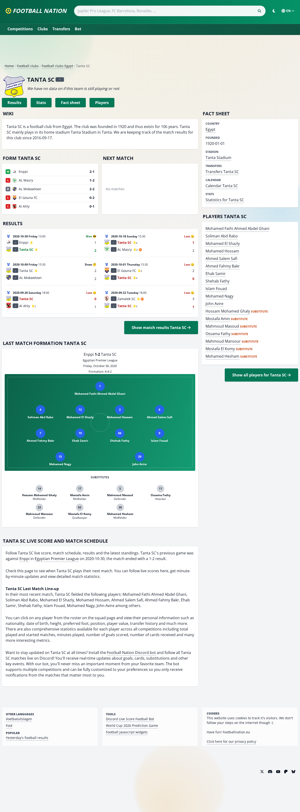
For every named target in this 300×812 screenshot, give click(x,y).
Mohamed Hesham (222, 356)
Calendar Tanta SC (222, 185)
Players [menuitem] (102, 102)
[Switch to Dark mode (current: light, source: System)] (274, 11)
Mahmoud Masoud (222, 326)
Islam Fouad (216, 288)
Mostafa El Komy (220, 348)
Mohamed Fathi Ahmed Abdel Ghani (237, 228)
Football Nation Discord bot (131, 652)
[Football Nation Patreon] (286, 771)
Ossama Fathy (218, 333)
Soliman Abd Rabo (222, 236)
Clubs (43, 28)
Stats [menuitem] (41, 102)
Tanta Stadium (218, 157)
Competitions (20, 28)
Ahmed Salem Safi (221, 258)
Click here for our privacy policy (231, 741)
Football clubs (28, 66)
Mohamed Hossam (222, 251)
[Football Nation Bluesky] (293, 771)
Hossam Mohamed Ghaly (228, 311)
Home (9, 66)
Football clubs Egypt (57, 66)
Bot (78, 28)
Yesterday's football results (27, 737)
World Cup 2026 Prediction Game (132, 725)
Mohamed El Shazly (223, 243)
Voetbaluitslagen (19, 719)
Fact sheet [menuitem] (70, 102)
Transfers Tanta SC (222, 171)
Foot (9, 725)
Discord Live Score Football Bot (130, 719)
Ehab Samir (216, 273)
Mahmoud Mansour (223, 341)
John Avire (214, 303)
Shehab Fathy (217, 281)
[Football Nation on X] (262, 771)
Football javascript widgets (127, 732)
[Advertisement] (150, 51)
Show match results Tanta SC (159, 327)
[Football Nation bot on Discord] (270, 771)
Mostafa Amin (218, 318)
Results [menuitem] (14, 102)
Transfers (61, 28)
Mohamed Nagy (219, 296)
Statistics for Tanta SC (225, 199)
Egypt (210, 129)
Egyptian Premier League (57, 558)
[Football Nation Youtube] (278, 771)
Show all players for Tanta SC (259, 375)
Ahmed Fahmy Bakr (223, 266)
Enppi (24, 558)
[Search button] (259, 11)
